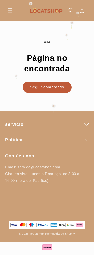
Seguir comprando (47, 87)
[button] (10, 10)
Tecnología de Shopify (60, 233)
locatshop (37, 233)
